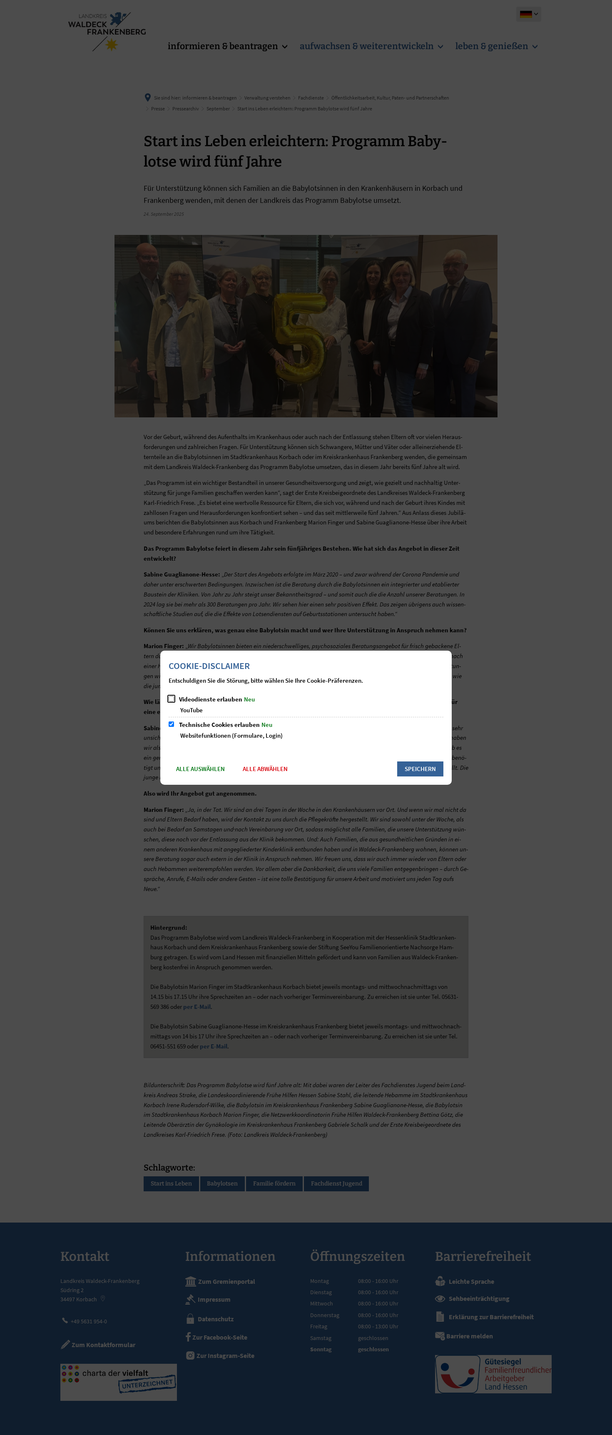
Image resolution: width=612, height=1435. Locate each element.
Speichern (420, 769)
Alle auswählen (200, 769)
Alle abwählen (265, 769)
